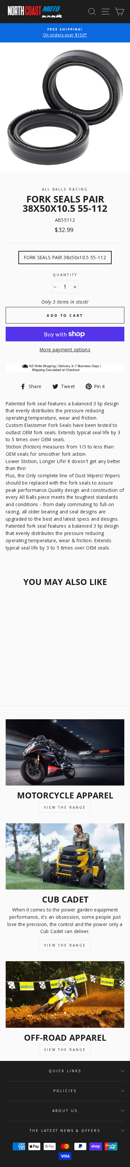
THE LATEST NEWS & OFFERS (65, 1130)
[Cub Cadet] (65, 856)
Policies (64, 1090)
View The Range (65, 807)
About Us (64, 1110)
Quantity (65, 274)
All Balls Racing (65, 189)
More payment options (65, 349)
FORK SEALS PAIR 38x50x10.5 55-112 (65, 257)
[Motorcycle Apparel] (65, 752)
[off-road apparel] (65, 994)
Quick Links (65, 1071)
